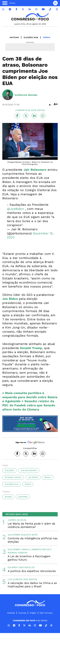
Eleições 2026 (31, 37)
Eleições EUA (11, 484)
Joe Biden (33, 477)
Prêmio (46, 37)
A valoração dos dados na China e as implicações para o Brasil (32, 584)
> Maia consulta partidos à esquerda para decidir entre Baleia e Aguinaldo (29, 397)
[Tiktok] (50, 9)
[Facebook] (16, 9)
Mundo (8, 497)
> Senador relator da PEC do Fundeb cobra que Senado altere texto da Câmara (28, 405)
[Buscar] (55, 3)
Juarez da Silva (17, 520)
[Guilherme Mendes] (7, 95)
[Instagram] (36, 9)
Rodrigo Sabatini (17, 552)
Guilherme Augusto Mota (23, 534)
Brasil (47, 477)
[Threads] (57, 9)
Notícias (14, 37)
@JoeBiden (15, 209)
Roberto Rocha (40, 549)
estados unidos (13, 477)
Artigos (33, 613)
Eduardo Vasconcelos (21, 567)
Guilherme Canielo (19, 549)
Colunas (22, 613)
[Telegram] (10, 9)
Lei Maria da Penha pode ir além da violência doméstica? (31, 525)
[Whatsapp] (3, 9)
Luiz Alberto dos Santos (22, 579)
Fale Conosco (46, 613)
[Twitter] (23, 9)
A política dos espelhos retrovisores (32, 571)
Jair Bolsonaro (28, 470)
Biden (28, 484)
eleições (9, 470)
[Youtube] (43, 9)
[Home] (30, 17)
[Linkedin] (30, 9)
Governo (23, 497)
